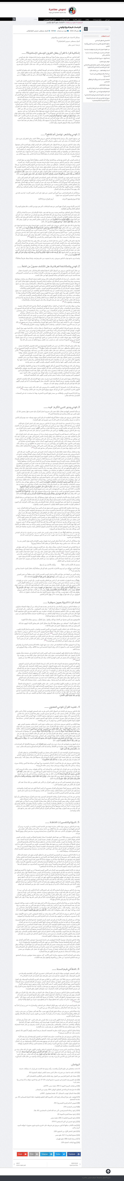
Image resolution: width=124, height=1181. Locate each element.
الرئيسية (80, 22)
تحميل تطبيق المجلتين (50, 19)
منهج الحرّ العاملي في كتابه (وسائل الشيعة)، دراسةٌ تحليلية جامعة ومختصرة (98, 99)
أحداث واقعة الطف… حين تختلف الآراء (100, 70)
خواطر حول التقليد (104, 61)
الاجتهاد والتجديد (64, 19)
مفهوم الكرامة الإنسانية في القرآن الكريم (98, 88)
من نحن (107, 19)
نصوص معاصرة (77, 19)
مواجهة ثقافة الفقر (104, 84)
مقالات (87, 19)
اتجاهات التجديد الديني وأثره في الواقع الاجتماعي (99, 80)
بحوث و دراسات (97, 19)
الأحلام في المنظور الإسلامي (102, 40)
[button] (74, 1154)
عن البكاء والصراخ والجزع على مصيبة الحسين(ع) (100, 74)
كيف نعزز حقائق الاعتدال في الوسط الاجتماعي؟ (97, 94)
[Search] (14, 19)
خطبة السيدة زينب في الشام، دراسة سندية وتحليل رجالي (98, 53)
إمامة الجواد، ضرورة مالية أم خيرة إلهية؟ (99, 58)
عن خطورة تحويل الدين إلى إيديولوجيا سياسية (97, 49)
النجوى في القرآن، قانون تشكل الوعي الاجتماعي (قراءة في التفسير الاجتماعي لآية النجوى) (97, 66)
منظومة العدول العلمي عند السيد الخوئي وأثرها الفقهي (97, 44)
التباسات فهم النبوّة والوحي (70, 27)
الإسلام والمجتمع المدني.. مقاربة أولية (99, 91)
